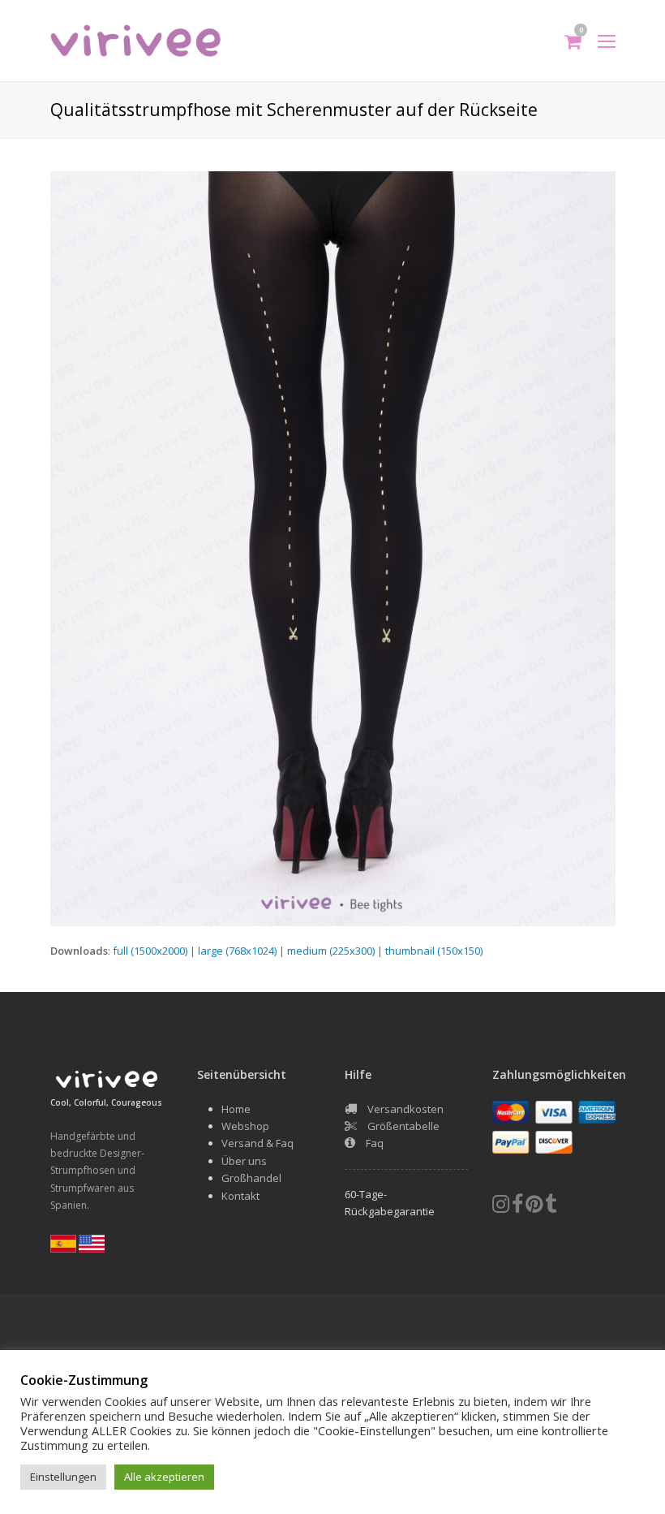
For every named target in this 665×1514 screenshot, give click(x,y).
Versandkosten (405, 1109)
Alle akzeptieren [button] (164, 1476)
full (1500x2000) (150, 950)
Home (236, 1109)
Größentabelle (403, 1126)
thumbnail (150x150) (434, 950)
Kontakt (240, 1195)
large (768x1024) (237, 950)
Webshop (245, 1126)
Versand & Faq (257, 1143)
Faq (375, 1143)
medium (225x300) (331, 950)
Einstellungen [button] (63, 1476)
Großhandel (251, 1178)
